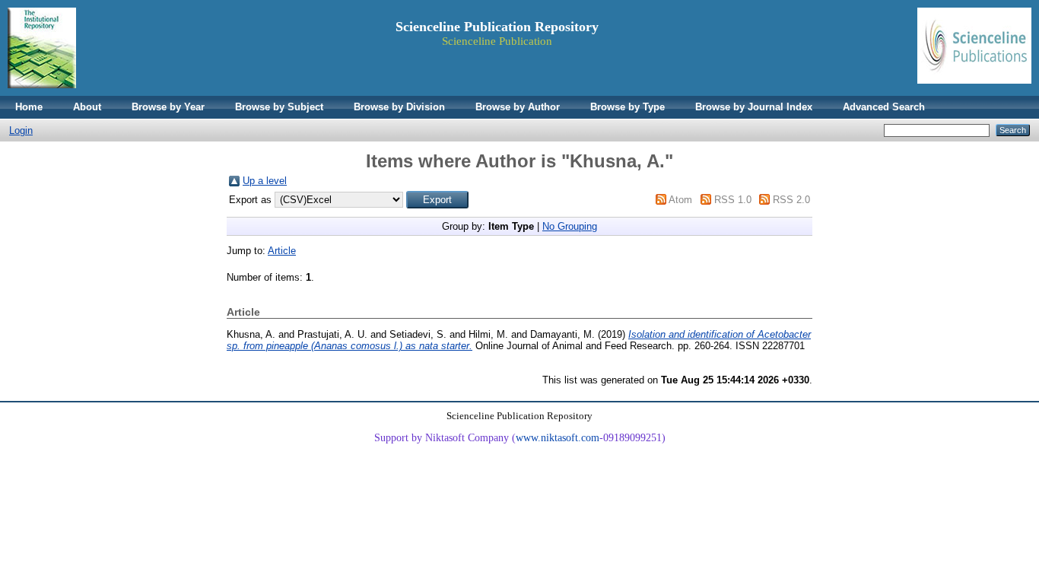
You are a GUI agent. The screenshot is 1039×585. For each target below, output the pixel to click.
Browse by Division (399, 107)
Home (29, 107)
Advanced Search (884, 107)
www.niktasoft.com (557, 438)
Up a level (265, 180)
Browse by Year (168, 107)
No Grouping (569, 226)
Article (282, 250)
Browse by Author (517, 107)
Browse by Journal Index (753, 107)
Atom (680, 199)
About (87, 107)
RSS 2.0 (791, 199)
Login (21, 130)
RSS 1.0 (732, 199)
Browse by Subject (279, 107)
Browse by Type (627, 107)
